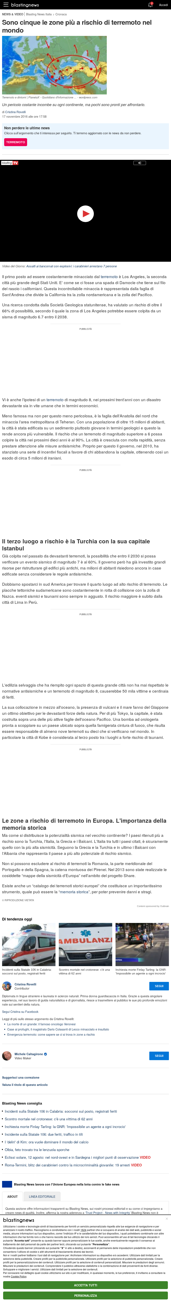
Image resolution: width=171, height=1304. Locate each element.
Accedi (163, 5)
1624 (83, 1230)
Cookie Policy (18, 1276)
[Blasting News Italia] (25, 4)
